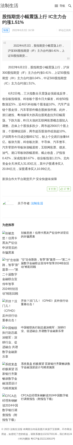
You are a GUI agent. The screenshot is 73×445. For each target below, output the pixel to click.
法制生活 (9, 5)
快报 (5, 30)
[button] (60, 6)
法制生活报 (16, 429)
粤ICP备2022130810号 (43, 438)
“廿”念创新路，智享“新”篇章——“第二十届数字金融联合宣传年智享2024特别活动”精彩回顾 (46, 263)
